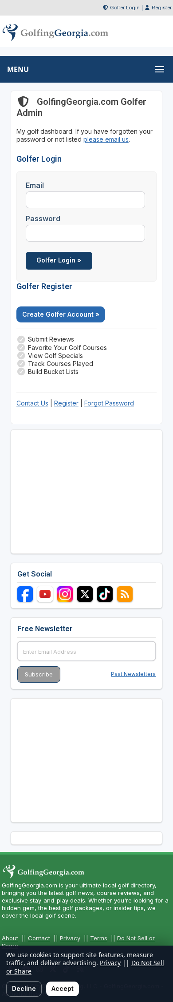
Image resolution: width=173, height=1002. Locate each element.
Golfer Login (125, 7)
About (10, 938)
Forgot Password (109, 403)
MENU (18, 69)
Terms (98, 938)
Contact (39, 938)
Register (162, 7)
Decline (24, 988)
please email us (106, 139)
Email (35, 185)
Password (43, 218)
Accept (62, 988)
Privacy (70, 938)
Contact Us (32, 403)
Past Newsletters (133, 674)
